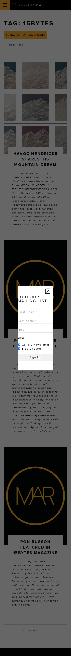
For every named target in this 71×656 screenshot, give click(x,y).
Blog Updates (32, 348)
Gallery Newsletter (36, 344)
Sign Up (35, 357)
